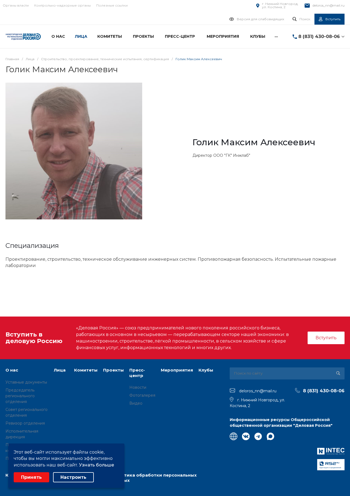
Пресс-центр (137, 372)
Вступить (326, 337)
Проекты (113, 370)
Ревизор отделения (25, 423)
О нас (11, 370)
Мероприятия (177, 370)
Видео (135, 403)
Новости (137, 387)
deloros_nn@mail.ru (329, 5)
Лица (60, 370)
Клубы (206, 370)
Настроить (73, 477)
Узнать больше (96, 465)
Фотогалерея (142, 395)
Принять (31, 477)
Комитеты (86, 370)
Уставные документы (26, 382)
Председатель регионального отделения (20, 396)
